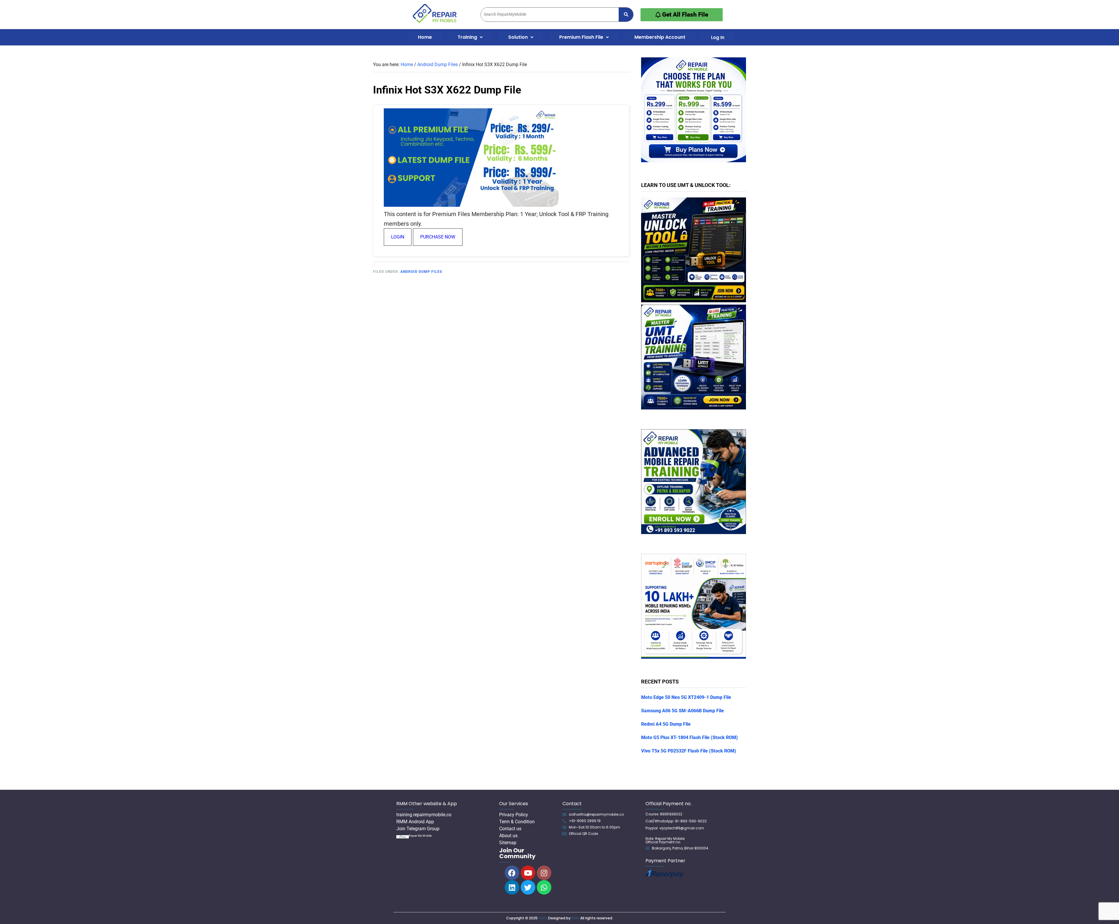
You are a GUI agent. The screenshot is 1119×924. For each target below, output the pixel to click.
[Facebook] (512, 872)
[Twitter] (528, 887)
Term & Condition (517, 821)
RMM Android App (415, 821)
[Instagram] (544, 872)
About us (508, 835)
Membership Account (659, 37)
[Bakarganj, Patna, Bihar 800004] (647, 848)
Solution (518, 37)
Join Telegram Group (417, 828)
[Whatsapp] (544, 887)
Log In (717, 37)
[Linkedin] (512, 887)
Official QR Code (583, 833)
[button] (470, 37)
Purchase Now (437, 237)
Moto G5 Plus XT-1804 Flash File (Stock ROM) (689, 737)
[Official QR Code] (564, 834)
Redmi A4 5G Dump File (666, 724)
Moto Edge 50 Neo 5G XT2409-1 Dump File (686, 697)
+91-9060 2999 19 (585, 820)
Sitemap (507, 842)
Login (397, 237)
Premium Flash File (581, 37)
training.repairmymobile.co (423, 814)
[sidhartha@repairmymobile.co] (564, 814)
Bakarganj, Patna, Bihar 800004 (680, 848)
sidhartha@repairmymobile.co (596, 814)
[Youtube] (528, 872)
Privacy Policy (513, 814)
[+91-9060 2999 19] (564, 821)
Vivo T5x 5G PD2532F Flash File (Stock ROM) (688, 751)
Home (425, 37)
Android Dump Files (421, 272)
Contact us (510, 828)
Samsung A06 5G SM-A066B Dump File (682, 710)
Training (467, 37)
